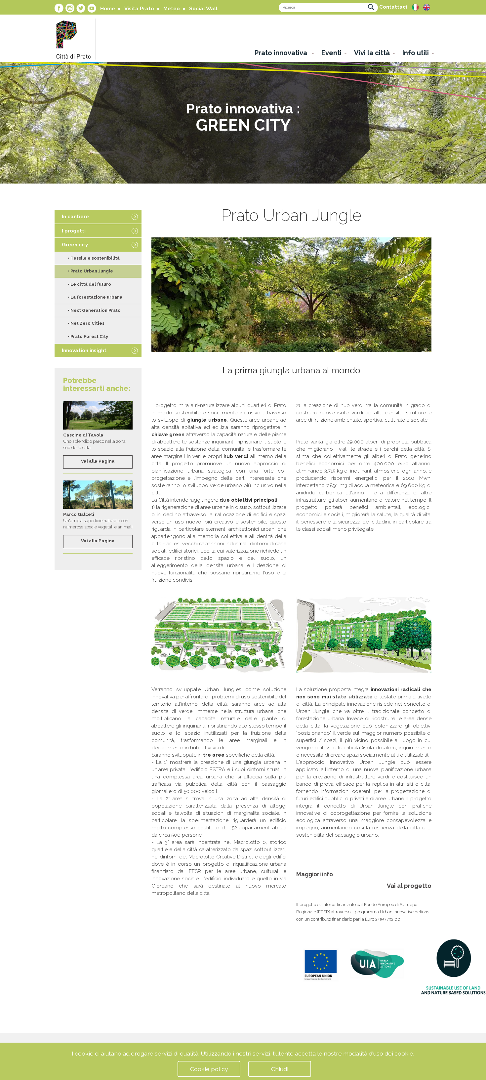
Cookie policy (209, 1068)
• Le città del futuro (89, 284)
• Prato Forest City (88, 336)
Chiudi (279, 1068)
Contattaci (393, 7)
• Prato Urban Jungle (90, 271)
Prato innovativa (282, 53)
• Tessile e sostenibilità (94, 258)
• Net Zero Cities (86, 323)
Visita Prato (139, 9)
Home (107, 9)
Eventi (331, 53)
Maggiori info (314, 874)
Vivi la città (372, 53)
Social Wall (203, 9)
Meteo (171, 9)
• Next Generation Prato (94, 310)
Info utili (415, 53)
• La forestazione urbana (95, 297)
